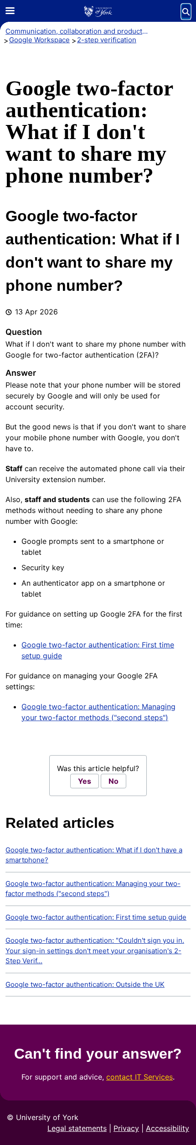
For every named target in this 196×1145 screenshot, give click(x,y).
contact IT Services (139, 1076)
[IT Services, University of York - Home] (98, 11)
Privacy (126, 1128)
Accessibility (167, 1128)
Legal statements (77, 1128)
